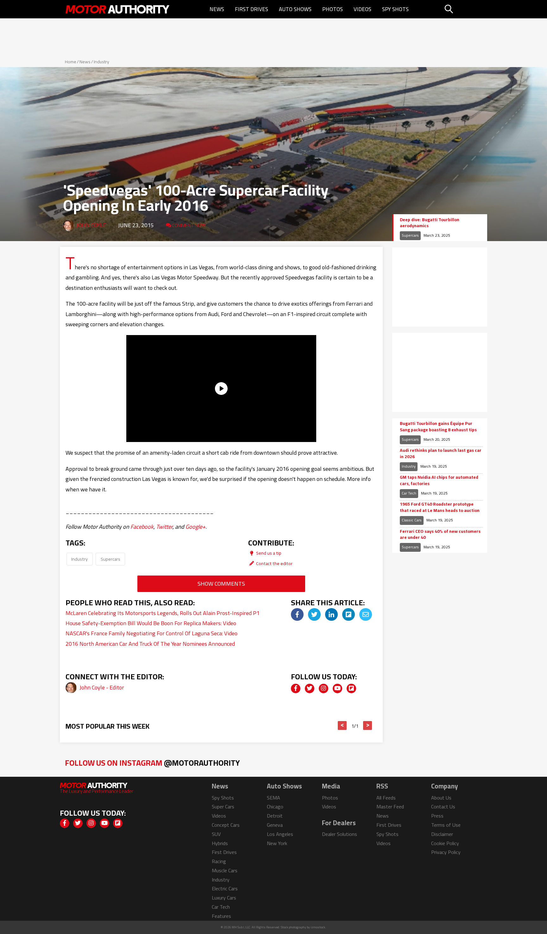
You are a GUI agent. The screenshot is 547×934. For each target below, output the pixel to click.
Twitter (164, 526)
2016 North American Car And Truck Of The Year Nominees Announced (150, 643)
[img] (297, 614)
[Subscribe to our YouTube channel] (337, 688)
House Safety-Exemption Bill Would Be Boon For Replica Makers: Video (151, 623)
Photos (332, 9)
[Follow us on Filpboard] (351, 688)
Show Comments (221, 583)
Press (437, 815)
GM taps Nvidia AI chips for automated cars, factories (439, 480)
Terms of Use (446, 825)
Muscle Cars (224, 870)
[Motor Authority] (118, 9)
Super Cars (223, 806)
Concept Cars (226, 825)
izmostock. (318, 927)
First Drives (251, 9)
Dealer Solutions (339, 834)
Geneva (275, 825)
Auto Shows (295, 9)
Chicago (275, 806)
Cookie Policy (445, 843)
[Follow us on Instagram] (323, 688)
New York (277, 843)
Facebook (142, 526)
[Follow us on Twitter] (309, 688)
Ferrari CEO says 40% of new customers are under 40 (440, 534)
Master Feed (390, 806)
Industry (101, 61)
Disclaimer (442, 834)
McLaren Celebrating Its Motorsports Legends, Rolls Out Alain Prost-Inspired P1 (163, 613)
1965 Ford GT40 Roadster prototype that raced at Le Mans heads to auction (440, 507)
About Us (441, 797)
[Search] (465, 9)
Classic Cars (412, 520)
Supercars (110, 559)
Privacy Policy (446, 852)
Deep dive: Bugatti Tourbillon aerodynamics (429, 223)
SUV (216, 834)
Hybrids (220, 843)
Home (70, 61)
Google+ (195, 526)
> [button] (367, 725)
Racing (219, 861)
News (217, 9)
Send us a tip (268, 553)
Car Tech (409, 493)
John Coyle (91, 225)
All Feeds (386, 797)
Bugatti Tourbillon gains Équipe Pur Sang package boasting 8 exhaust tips (438, 426)
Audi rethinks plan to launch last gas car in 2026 (440, 453)
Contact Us (443, 806)
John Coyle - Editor (101, 687)
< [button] (342, 725)
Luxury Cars (224, 897)
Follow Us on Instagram (152, 762)
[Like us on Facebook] (295, 688)
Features (221, 916)
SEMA (273, 797)
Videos (362, 9)
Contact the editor (273, 563)
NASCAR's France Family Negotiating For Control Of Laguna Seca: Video (151, 633)
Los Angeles (280, 834)
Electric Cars (225, 888)
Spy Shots (395, 9)
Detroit (275, 815)
